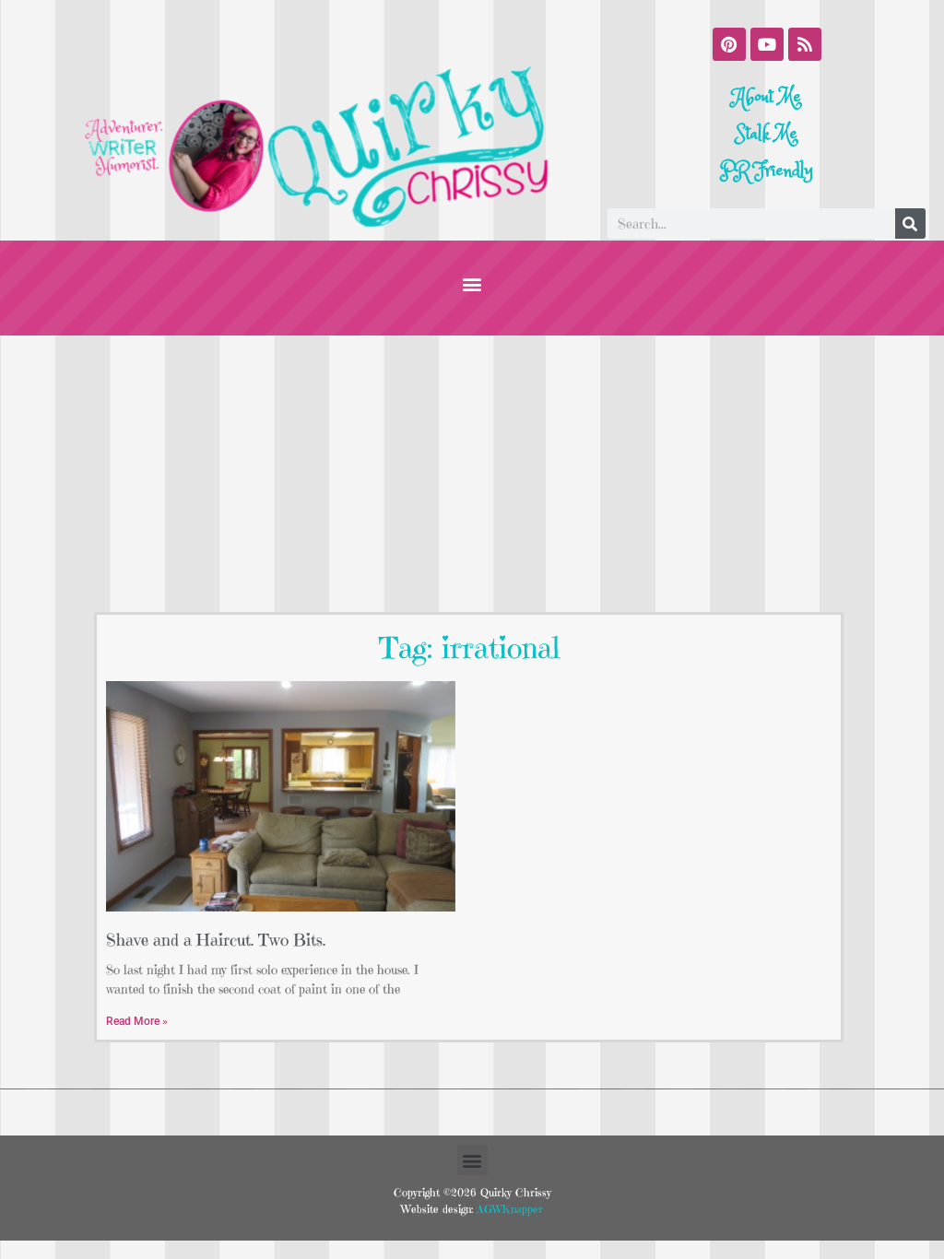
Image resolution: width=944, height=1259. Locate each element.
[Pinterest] (729, 44)
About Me (767, 97)
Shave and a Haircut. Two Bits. (215, 939)
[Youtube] (767, 44)
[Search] (910, 223)
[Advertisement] (472, 474)
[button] (472, 283)
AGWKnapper (508, 1209)
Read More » (137, 1021)
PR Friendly (766, 171)
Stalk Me (766, 134)
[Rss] (804, 44)
